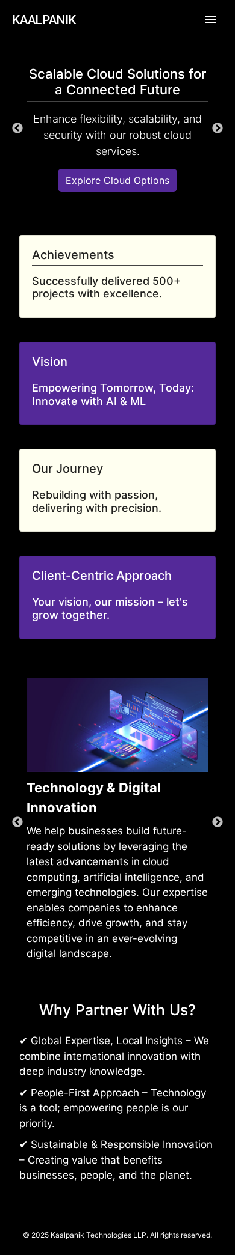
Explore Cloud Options (117, 180)
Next (218, 129)
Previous (17, 129)
